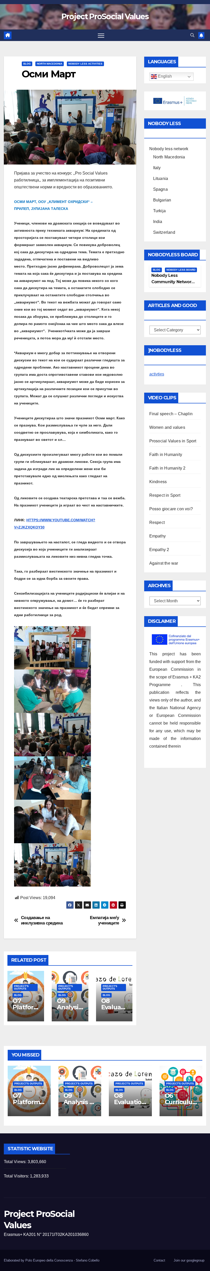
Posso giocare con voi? (171, 509)
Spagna (160, 189)
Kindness (158, 482)
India (157, 221)
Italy (157, 168)
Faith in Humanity (165, 454)
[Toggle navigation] (101, 35)
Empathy (157, 536)
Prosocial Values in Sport (172, 441)
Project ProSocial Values (105, 16)
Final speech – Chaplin (171, 414)
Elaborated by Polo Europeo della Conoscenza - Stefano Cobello (51, 1260)
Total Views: (16, 1162)
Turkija (159, 211)
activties (156, 374)
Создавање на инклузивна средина (42, 920)
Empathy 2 (159, 549)
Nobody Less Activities (85, 63)
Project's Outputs (21, 987)
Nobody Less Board (180, 269)
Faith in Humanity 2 (167, 468)
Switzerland (164, 232)
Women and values (167, 427)
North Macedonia (49, 63)
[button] (192, 35)
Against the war (163, 563)
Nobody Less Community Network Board (172, 282)
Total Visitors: (17, 1176)
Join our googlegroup (189, 1260)
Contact (159, 1260)
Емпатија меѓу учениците (104, 920)
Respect (157, 522)
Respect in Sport (164, 495)
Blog (27, 63)
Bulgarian (162, 200)
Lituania (160, 178)
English (164, 76)
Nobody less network (168, 149)
